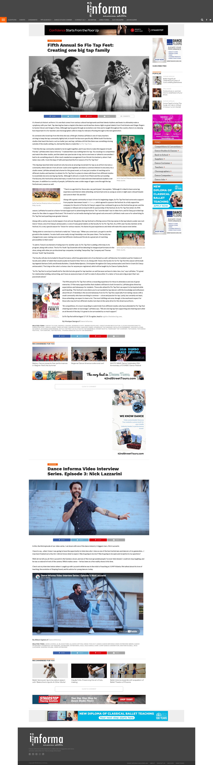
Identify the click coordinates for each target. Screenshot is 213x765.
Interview (65, 645)
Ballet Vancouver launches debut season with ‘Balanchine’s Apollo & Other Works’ (49, 681)
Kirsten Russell (126, 645)
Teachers (159, 167)
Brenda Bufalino (92, 326)
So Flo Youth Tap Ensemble (83, 329)
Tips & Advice (45, 20)
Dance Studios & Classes (166, 150)
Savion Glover (137, 327)
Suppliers (159, 159)
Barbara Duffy (78, 326)
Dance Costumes (162, 163)
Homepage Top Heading (103, 327)
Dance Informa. (54, 640)
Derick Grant (50, 327)
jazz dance (89, 645)
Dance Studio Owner (63, 20)
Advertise (92, 20)
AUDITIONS (12, 20)
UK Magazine (132, 20)
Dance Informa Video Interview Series (118, 644)
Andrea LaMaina (64, 326)
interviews (74, 645)
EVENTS (22, 20)
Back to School (161, 155)
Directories (104, 20)
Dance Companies (163, 175)
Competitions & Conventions (168, 146)
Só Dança (91, 202)
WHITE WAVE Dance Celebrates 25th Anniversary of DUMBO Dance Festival (125, 364)
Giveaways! (32, 20)
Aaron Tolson (51, 326)
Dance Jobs (160, 179)
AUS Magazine (117, 20)
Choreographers (162, 171)
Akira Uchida (50, 644)
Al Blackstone (63, 644)
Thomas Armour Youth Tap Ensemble (77, 330)
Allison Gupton (76, 644)
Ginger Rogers (74, 327)
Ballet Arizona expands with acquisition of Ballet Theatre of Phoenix (127, 681)
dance (99, 644)
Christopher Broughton (110, 326)
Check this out (89, 644)
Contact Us (80, 20)
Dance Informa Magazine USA (137, 763)
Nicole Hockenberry (121, 327)
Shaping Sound (47, 647)
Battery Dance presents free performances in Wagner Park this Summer (49, 364)
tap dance (132, 329)
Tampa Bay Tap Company (117, 329)
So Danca (36, 329)
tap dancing (45, 330)
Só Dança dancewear (49, 329)
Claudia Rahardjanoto (130, 326)
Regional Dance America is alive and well (87, 363)
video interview (60, 647)
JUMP (96, 645)
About (152, 763)
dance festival (38, 327)
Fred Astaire (62, 327)
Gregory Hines (87, 327)
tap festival (56, 330)
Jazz (82, 645)
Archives (170, 763)
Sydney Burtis (101, 329)
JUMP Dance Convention (109, 645)
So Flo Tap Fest (65, 329)
